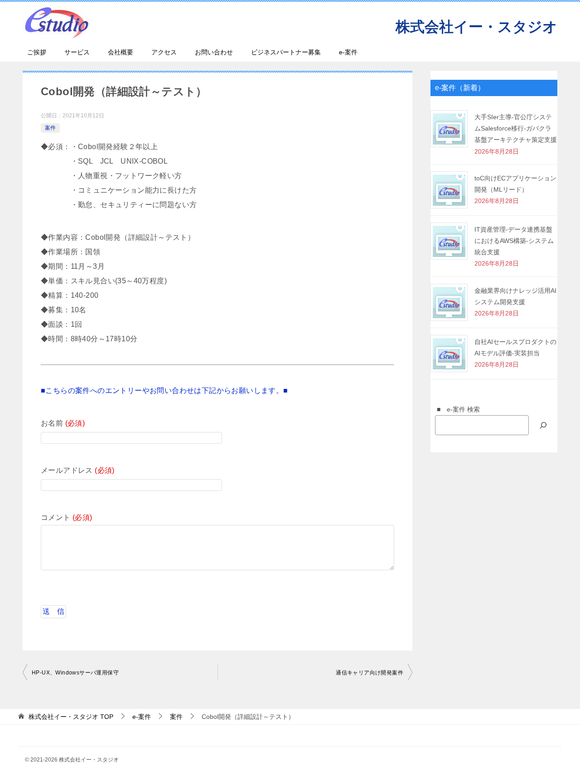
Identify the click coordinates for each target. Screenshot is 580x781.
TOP (71, 716)
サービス (77, 52)
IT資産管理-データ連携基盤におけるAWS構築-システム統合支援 (514, 241)
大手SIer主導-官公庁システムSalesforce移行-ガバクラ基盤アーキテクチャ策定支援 (515, 128)
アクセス (164, 52)
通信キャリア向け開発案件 (369, 672)
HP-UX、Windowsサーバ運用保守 (75, 672)
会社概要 (120, 52)
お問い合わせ (214, 52)
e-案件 (348, 52)
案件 (50, 128)
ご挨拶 (36, 52)
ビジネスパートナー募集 (286, 52)
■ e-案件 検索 (455, 409)
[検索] (543, 425)
